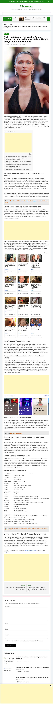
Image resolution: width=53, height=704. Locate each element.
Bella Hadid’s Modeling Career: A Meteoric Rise (16, 157)
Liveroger (26, 6)
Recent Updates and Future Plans (13, 166)
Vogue (35, 550)
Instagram (6, 552)
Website (7, 635)
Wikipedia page (29, 550)
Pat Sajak (7, 44)
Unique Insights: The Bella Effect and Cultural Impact (17, 169)
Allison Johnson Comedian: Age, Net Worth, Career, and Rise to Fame (34, 17)
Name (7, 623)
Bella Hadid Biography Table (12, 167)
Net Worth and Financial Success (13, 159)
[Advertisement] (18, 143)
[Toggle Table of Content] (30, 154)
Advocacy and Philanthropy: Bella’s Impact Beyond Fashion (19, 164)
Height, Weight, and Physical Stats (13, 162)
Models (6, 33)
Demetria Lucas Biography (37, 1)
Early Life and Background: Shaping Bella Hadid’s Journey (18, 156)
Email (7, 629)
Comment (8, 606)
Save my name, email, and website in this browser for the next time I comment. (24, 640)
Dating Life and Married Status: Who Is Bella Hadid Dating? (18, 161)
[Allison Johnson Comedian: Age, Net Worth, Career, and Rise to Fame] (13, 19)
